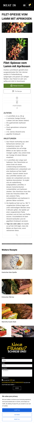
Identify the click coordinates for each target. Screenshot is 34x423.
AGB (11, 380)
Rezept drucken (18, 86)
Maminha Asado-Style (9, 322)
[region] (17, 408)
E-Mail (3, 363)
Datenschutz (5, 378)
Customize (17, 414)
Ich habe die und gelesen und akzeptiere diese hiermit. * (16, 382)
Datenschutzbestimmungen (13, 382)
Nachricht (4, 368)
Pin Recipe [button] (18, 91)
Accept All (17, 410)
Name (3, 358)
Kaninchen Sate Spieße (9, 272)
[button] (24, 5)
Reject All (17, 419)
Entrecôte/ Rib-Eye (8, 297)
